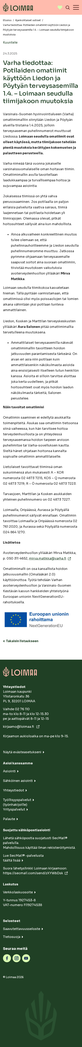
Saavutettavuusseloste (21, 929)
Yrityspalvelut (14, 809)
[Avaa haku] (67, 7)
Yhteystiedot (13, 790)
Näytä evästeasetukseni (22, 752)
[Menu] (76, 7)
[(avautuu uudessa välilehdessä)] (7, 958)
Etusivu (7, 20)
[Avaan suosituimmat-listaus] (60, 7)
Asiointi (9, 771)
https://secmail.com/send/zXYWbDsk (33, 873)
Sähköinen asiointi (18, 781)
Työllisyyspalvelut (17, 800)
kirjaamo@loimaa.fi (19, 727)
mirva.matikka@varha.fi (47, 558)
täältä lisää (11, 860)
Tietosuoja (11, 937)
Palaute (9, 819)
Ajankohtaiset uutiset (28, 20)
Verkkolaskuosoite (18, 892)
